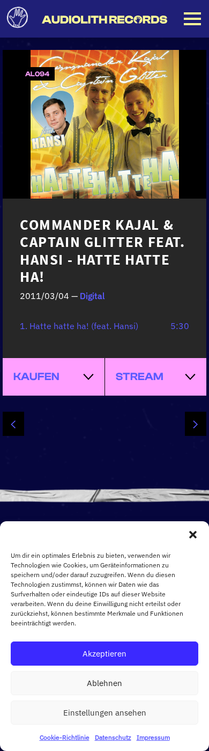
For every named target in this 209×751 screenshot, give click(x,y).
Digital (92, 295)
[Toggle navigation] (192, 18)
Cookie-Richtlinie (64, 737)
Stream (139, 376)
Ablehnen (104, 683)
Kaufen (36, 376)
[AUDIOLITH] (104, 20)
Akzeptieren (104, 653)
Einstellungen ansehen (104, 713)
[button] (193, 534)
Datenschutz (113, 737)
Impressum (153, 737)
